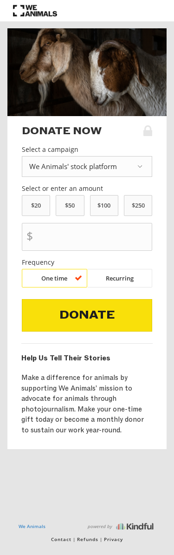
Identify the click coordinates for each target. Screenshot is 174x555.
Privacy (113, 539)
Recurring (120, 278)
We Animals (32, 526)
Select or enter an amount (62, 188)
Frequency (38, 262)
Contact (61, 539)
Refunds (87, 539)
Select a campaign (50, 149)
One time (54, 278)
